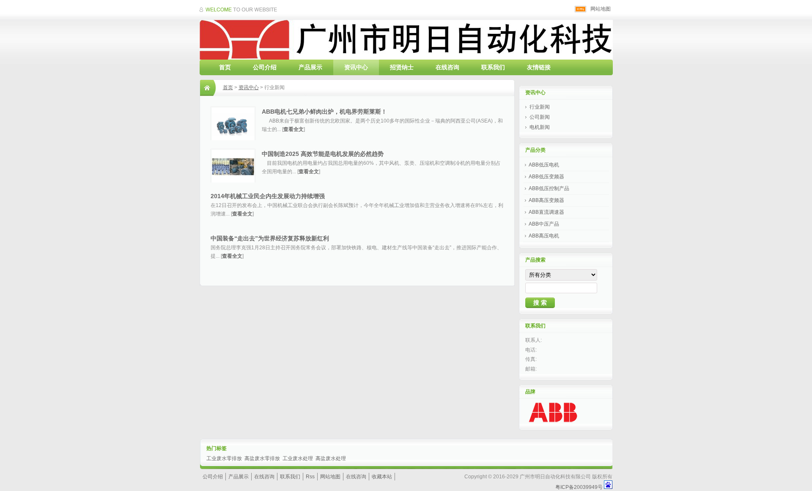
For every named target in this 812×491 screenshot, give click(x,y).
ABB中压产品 (544, 224)
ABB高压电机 (544, 236)
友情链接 (539, 67)
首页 (225, 67)
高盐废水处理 (330, 458)
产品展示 (310, 67)
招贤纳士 (402, 67)
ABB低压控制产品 (549, 188)
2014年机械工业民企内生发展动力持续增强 (268, 196)
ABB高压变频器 (546, 200)
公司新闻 (539, 117)
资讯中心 (356, 67)
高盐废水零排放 (262, 458)
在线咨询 (447, 67)
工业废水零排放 (224, 458)
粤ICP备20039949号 (579, 487)
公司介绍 (265, 67)
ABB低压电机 (544, 165)
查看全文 (293, 129)
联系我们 (493, 67)
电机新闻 (539, 127)
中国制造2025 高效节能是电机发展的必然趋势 (323, 153)
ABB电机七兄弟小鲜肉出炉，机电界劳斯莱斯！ (324, 111)
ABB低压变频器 (546, 177)
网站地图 (600, 9)
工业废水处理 (298, 458)
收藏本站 (382, 477)
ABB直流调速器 (546, 212)
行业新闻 (539, 107)
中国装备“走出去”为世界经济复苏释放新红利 (270, 238)
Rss (310, 477)
